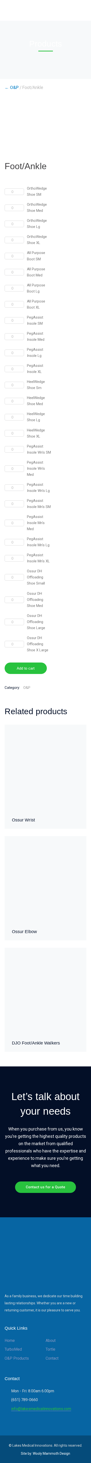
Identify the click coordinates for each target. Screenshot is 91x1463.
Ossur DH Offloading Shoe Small (36, 577)
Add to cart (26, 668)
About (51, 1340)
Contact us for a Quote (45, 1187)
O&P (26, 687)
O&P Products (17, 1358)
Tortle (50, 1349)
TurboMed (13, 1349)
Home (10, 1340)
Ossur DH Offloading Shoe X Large (37, 644)
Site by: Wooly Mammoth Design (45, 1453)
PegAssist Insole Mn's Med (36, 523)
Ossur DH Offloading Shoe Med (35, 599)
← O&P (12, 87)
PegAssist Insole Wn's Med (36, 468)
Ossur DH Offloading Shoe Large (36, 622)
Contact (52, 1358)
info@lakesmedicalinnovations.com (41, 1408)
